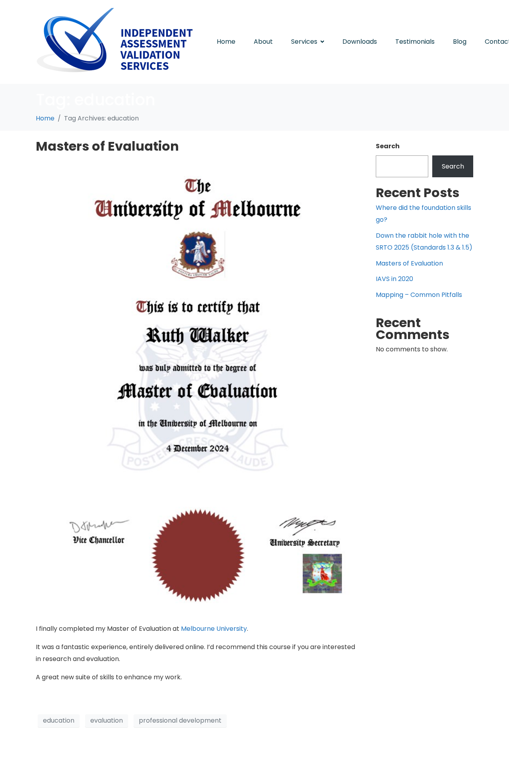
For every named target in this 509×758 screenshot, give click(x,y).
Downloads (359, 41)
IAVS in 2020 (394, 278)
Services (304, 41)
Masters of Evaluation (107, 146)
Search (388, 146)
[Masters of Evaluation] (198, 387)
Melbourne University (214, 628)
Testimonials (415, 41)
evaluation (106, 720)
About (263, 41)
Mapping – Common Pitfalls (419, 294)
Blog (459, 41)
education (58, 720)
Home (226, 41)
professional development (180, 720)
